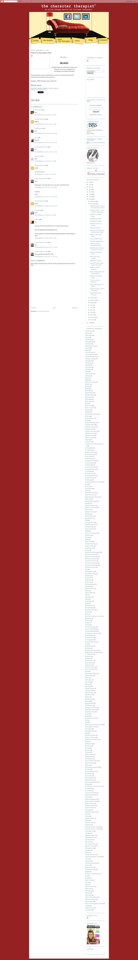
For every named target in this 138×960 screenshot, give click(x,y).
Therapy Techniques (90, 854)
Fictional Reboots (90, 571)
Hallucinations (89, 605)
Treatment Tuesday (90, 869)
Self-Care (87, 765)
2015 (90, 187)
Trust (86, 876)
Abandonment (89, 331)
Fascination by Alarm (90, 554)
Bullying (87, 416)
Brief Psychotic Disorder (91, 414)
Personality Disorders (90, 709)
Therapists (88, 850)
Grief (86, 599)
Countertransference (90, 475)
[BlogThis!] (33, 100)
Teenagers (87, 833)
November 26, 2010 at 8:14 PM (45, 161)
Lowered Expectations (91, 641)
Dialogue (87, 503)
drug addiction (89, 518)
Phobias (87, 714)
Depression (88, 499)
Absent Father (88, 335)
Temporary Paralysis (90, 835)
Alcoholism (88, 343)
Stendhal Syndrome (90, 805)
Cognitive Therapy (90, 452)
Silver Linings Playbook (91, 782)
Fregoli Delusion (89, 588)
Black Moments (89, 392)
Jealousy (87, 624)
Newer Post (33, 307)
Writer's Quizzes (89, 901)
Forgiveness (88, 580)
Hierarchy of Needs (90, 609)
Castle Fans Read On (95, 228)
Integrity (87, 622)
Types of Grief (89, 880)
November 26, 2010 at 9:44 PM (45, 174)
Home (54, 307)
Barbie (87, 378)
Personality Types (89, 711)
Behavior (87, 384)
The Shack (88, 841)
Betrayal (87, 386)
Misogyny (88, 658)
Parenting (87, 701)
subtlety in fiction (90, 818)
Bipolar (87, 388)
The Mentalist (89, 839)
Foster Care (88, 582)
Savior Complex (89, 754)
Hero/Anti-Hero (89, 607)
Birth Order (88, 390)
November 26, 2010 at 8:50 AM (45, 115)
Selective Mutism (89, 763)
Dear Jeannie (88, 488)
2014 (90, 189)
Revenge (87, 748)
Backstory (88, 375)
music (86, 671)
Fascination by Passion (91, 558)
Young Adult (88, 910)
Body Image (88, 399)
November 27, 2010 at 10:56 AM (46, 206)
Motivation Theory (90, 667)
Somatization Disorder (91, 792)
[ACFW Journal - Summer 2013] (87, 918)
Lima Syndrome (89, 635)
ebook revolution (89, 529)
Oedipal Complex (89, 688)
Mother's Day (88, 665)
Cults (86, 484)
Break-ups (88, 410)
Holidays (87, 612)
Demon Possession (90, 494)
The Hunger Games (90, 837)
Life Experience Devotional (92, 633)
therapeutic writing (90, 846)
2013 (90, 192)
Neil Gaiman (88, 680)
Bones (87, 403)
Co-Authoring (89, 450)
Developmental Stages (91, 501)
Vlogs (86, 884)
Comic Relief (88, 456)
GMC (86, 595)
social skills (88, 790)
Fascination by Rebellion (91, 565)
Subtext (87, 816)
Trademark (88, 861)
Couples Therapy (89, 477)
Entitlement (88, 535)
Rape (86, 733)
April (91, 312)
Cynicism (87, 486)
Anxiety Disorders (90, 354)
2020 (90, 182)
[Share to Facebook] (37, 100)
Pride (86, 722)
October (92, 297)
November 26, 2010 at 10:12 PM (46, 187)
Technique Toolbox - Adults (92, 827)
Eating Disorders (89, 526)
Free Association (41, 89)
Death (86, 490)
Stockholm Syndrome (90, 812)
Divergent (87, 509)
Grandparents (88, 597)
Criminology (88, 480)
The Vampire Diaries (90, 844)
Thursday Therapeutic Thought (93, 856)
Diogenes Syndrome (90, 505)
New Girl (87, 684)
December (93, 201)
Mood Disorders (89, 660)
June (91, 307)
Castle (87, 420)
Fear (86, 569)
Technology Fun (89, 831)
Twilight (87, 878)
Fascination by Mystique (91, 556)
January (92, 319)
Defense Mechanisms (90, 492)
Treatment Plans (89, 867)
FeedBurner (99, 114)
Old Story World (89, 690)
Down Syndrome (89, 516)
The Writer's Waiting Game (96, 241)
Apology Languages (90, 358)
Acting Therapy (89, 341)
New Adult (88, 682)
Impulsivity (88, 618)
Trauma (87, 865)
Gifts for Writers (89, 592)
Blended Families (89, 395)
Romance (87, 750)
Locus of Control (89, 637)
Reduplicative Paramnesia (92, 739)
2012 (90, 194)
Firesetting (88, 575)
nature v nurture (89, 675)
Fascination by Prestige (91, 563)
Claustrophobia (89, 448)
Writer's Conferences (90, 899)
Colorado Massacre (90, 454)
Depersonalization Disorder (92, 497)
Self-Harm (87, 769)
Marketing (88, 648)
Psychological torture (90, 726)
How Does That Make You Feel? (93, 616)
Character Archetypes (90, 422)
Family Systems (89, 548)
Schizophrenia (89, 758)
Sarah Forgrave (38, 128)
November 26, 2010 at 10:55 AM (46, 142)
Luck (86, 644)
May (91, 310)
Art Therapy (88, 363)
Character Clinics (89, 424)
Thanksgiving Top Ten (95, 218)
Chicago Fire (88, 441)
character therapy (89, 435)
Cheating (87, 439)
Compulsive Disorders (91, 460)
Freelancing (88, 586)
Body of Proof (89, 401)
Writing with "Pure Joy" (96, 260)
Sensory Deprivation (90, 771)
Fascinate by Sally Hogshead (92, 552)
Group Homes (88, 601)
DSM (86, 520)
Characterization (89, 437)
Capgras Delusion (89, 418)
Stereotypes (88, 810)
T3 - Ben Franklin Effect (96, 238)
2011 (90, 196)
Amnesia (87, 348)
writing (87, 905)
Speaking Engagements (91, 799)
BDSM (87, 380)
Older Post (74, 307)
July (91, 305)
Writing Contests (89, 907)
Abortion (87, 333)
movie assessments (90, 669)
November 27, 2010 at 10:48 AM (46, 196)
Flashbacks (88, 578)
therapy (87, 852)
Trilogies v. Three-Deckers (92, 873)
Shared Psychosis (89, 780)
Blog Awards (88, 397)
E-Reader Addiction (90, 524)
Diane (36, 137)
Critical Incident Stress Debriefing (94, 482)
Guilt (86, 603)
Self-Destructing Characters (92, 767)
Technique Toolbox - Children (93, 829)
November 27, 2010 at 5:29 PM (45, 215)
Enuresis (87, 537)
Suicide (87, 820)
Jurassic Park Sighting (91, 629)
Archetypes (88, 361)
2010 (90, 199)
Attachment (88, 369)
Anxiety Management (91, 356)
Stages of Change (89, 803)
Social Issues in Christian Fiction (93, 786)
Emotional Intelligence (91, 533)
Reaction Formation (90, 735)
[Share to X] (35, 100)
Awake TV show (89, 373)
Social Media (88, 788)
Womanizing (88, 890)
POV (86, 720)
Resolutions (88, 746)
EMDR (87, 531)
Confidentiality (89, 465)
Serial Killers (88, 773)
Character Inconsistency (91, 431)
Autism (87, 371)
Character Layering (90, 433)
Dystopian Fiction (90, 522)
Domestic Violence (90, 511)
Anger (87, 350)
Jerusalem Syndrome (90, 627)
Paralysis (87, 697)
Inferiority (88, 620)
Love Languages (89, 639)
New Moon (88, 686)
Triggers (87, 871)
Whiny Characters (90, 886)
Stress (86, 814)
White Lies (88, 888)
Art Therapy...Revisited (96, 221)
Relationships (88, 743)
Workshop (88, 893)
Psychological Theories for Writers (94, 724)
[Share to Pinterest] (38, 100)
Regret (87, 741)
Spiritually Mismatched (91, 801)
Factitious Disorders (90, 543)
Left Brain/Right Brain (91, 631)
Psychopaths (88, 729)
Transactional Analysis (91, 863)
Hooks (87, 614)
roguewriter (38, 156)
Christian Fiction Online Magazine (94, 444)
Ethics (87, 539)
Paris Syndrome (89, 705)
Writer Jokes (88, 895)
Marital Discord (89, 646)
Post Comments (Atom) (43, 311)
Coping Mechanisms (90, 469)
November (93, 203)
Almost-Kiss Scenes (90, 346)
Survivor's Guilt (89, 822)
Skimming (88, 784)
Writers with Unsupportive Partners (94, 903)
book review (88, 405)
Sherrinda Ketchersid (40, 119)
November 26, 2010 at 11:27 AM (46, 152)
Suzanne (37, 219)
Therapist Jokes (89, 848)
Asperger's (88, 365)
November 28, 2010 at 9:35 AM (45, 238)
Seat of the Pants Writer (91, 760)
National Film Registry (91, 673)
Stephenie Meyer (89, 807)
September (93, 300)
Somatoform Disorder (90, 795)
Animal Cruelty (89, 352)
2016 (90, 184)
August (92, 302)
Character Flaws (89, 429)
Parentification (89, 699)
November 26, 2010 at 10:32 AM (46, 133)
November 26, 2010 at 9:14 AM (45, 124)
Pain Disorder (88, 694)
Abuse (87, 337)
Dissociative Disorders (91, 507)
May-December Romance (91, 650)
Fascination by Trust (90, 567)
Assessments (88, 367)
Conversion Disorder (90, 467)
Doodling (87, 514)
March (92, 315)
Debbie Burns (38, 110)
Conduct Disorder (89, 463)
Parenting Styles (89, 703)
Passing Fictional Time (91, 707)
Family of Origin (89, 546)
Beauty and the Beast (90, 382)
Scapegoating (88, 756)
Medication (88, 656)
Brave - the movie (89, 407)
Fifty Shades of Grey (90, 573)
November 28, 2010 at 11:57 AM (46, 247)
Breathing (87, 412)
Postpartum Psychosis (90, 718)
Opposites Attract (89, 692)
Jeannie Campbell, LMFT (41, 147)
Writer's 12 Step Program (91, 897)
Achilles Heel (88, 339)
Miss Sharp (37, 210)
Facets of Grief (89, 541)
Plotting (87, 716)
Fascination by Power (90, 560)
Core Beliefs (88, 471)
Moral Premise (89, 662)
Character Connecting (91, 427)
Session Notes (88, 775)
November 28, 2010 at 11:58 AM (46, 256)
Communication (89, 458)
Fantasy (87, 550)
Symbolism (88, 824)
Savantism (88, 752)
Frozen (87, 590)
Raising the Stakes (90, 731)
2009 (90, 322)
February (92, 317)
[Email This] (31, 100)
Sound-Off (88, 797)
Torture (87, 859)
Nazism (87, 677)
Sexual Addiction (89, 777)
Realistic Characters (90, 737)
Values (87, 882)
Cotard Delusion (89, 473)
